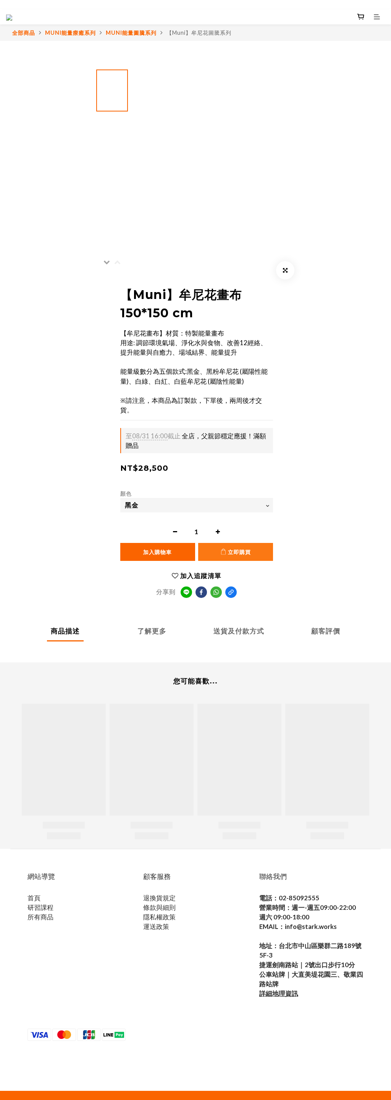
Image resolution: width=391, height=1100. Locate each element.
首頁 (33, 898)
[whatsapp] (216, 592)
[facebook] (201, 592)
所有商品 (40, 917)
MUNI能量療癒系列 (70, 32)
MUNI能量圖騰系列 (131, 32)
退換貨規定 (159, 898)
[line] (186, 592)
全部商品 (23, 32)
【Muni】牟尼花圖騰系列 (198, 32)
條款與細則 (159, 907)
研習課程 (40, 907)
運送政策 (156, 926)
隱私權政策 (159, 917)
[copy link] (231, 592)
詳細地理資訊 (278, 993)
